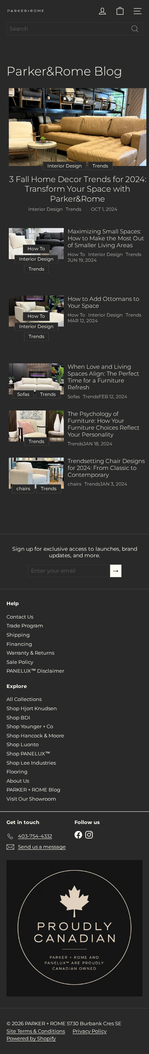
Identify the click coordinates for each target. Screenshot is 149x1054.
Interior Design (45, 209)
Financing (19, 644)
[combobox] (74, 28)
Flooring (17, 771)
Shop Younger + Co (29, 726)
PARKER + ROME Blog (33, 789)
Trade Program (24, 625)
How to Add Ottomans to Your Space (103, 302)
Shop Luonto (22, 744)
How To (76, 254)
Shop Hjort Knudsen (31, 708)
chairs (74, 484)
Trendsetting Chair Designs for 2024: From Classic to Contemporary (106, 468)
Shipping (18, 635)
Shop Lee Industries (31, 763)
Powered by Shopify (31, 1038)
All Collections (24, 699)
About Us (17, 781)
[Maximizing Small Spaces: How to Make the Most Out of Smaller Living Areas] (36, 243)
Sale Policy (19, 662)
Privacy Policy (90, 1031)
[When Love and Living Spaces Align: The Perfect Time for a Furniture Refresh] (36, 378)
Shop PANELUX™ (28, 753)
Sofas (74, 396)
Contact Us (19, 617)
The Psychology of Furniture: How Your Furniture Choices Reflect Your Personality (103, 424)
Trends (73, 209)
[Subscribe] (115, 571)
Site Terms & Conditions (35, 1031)
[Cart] (120, 11)
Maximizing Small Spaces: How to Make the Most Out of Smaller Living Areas (106, 238)
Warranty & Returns (30, 653)
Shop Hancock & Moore (35, 735)
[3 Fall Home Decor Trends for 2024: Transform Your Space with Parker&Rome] (77, 127)
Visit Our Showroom (31, 799)
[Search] (135, 28)
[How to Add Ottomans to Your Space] (36, 311)
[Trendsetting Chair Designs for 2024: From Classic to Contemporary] (36, 473)
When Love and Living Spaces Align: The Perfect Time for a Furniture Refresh (103, 377)
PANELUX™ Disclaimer (35, 671)
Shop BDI (18, 717)
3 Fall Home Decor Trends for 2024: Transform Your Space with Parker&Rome (77, 188)
